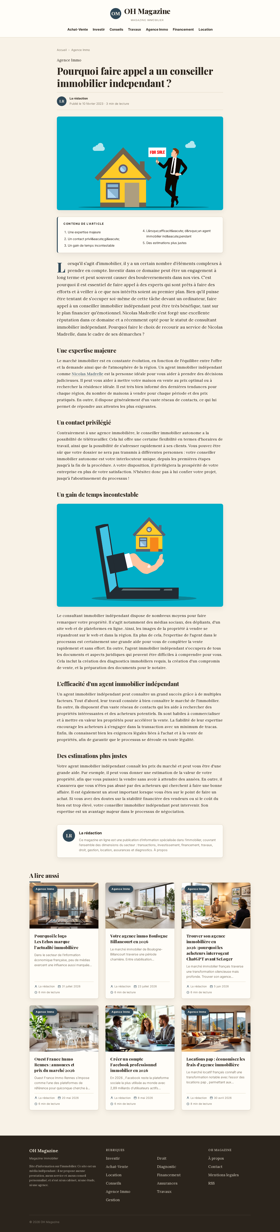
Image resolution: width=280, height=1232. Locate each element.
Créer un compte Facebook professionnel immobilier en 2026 (133, 1064)
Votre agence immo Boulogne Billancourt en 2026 (138, 938)
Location (206, 29)
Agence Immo (157, 29)
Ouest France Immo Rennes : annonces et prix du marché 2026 (54, 1064)
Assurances (167, 1183)
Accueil (62, 50)
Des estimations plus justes (166, 243)
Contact (215, 1166)
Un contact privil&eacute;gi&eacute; (94, 239)
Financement (183, 29)
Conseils (116, 29)
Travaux (134, 29)
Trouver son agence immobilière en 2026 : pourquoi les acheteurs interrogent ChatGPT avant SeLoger (209, 947)
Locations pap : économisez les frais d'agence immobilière (215, 1061)
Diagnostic (166, 1166)
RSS (211, 1183)
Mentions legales (223, 1175)
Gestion (113, 1199)
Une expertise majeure (84, 232)
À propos (161, 850)
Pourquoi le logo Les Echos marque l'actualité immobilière (56, 941)
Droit (161, 1158)
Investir (99, 29)
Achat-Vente (77, 29)
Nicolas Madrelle (87, 373)
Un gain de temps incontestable (91, 245)
